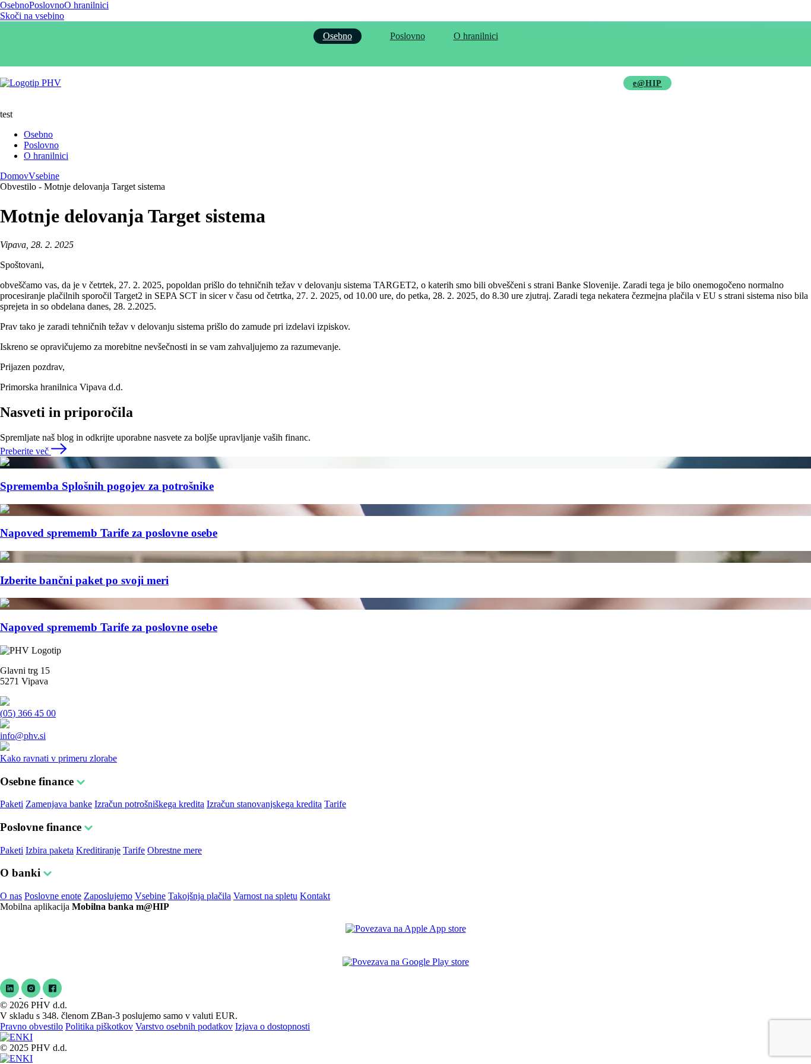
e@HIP (647, 83)
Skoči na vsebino (32, 16)
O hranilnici (86, 5)
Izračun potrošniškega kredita (149, 804)
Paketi (11, 804)
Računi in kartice (171, 83)
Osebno (14, 5)
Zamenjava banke (59, 804)
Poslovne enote (52, 896)
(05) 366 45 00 (28, 713)
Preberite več (25, 451)
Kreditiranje (98, 850)
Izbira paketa (50, 850)
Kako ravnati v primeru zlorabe (58, 758)
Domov (14, 176)
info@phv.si (23, 736)
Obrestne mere (174, 850)
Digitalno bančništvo (433, 83)
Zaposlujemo (108, 896)
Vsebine (43, 176)
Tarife (335, 804)
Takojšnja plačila (199, 896)
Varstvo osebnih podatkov (184, 1026)
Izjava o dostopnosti (272, 1026)
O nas (11, 896)
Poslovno (46, 5)
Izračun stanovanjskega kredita (264, 804)
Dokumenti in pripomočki (547, 83)
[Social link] (10, 994)
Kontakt (315, 896)
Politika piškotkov (99, 1026)
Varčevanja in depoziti (325, 83)
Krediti (243, 83)
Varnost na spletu (265, 896)
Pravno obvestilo (31, 1026)
